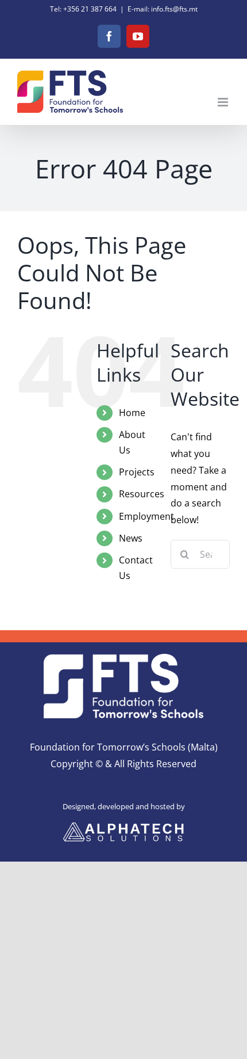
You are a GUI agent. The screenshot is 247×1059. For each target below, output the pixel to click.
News (130, 538)
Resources (141, 493)
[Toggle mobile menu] (224, 102)
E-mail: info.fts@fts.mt (163, 9)
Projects (137, 472)
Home (132, 412)
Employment (146, 516)
